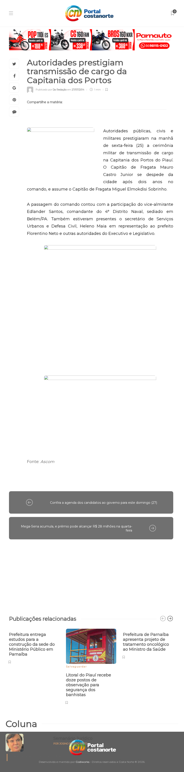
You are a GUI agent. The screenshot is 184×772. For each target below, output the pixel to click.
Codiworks (82, 761)
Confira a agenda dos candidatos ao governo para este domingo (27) (103, 503)
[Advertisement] (91, 575)
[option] (34, 645)
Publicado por (51, 89)
